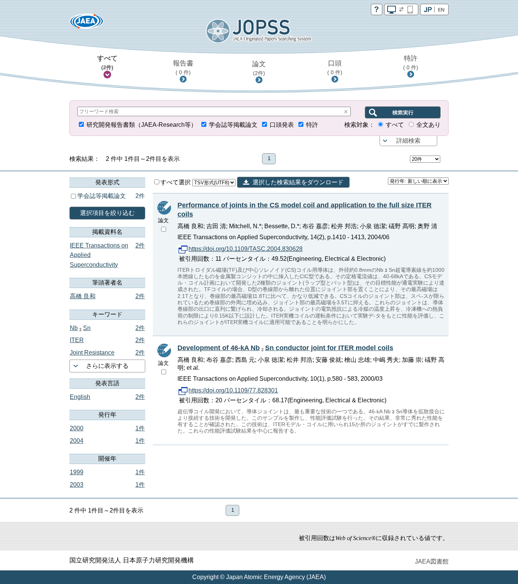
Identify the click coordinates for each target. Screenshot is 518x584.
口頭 (334, 67)
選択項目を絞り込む (107, 213)
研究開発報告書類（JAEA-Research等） (141, 124)
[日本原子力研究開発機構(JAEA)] (86, 23)
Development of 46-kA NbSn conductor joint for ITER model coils (285, 348)
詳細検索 (408, 140)
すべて (107, 62)
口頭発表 (282, 124)
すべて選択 (176, 182)
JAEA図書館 (432, 561)
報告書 (183, 67)
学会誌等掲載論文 (233, 124)
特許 (410, 62)
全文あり (428, 124)
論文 (259, 68)
